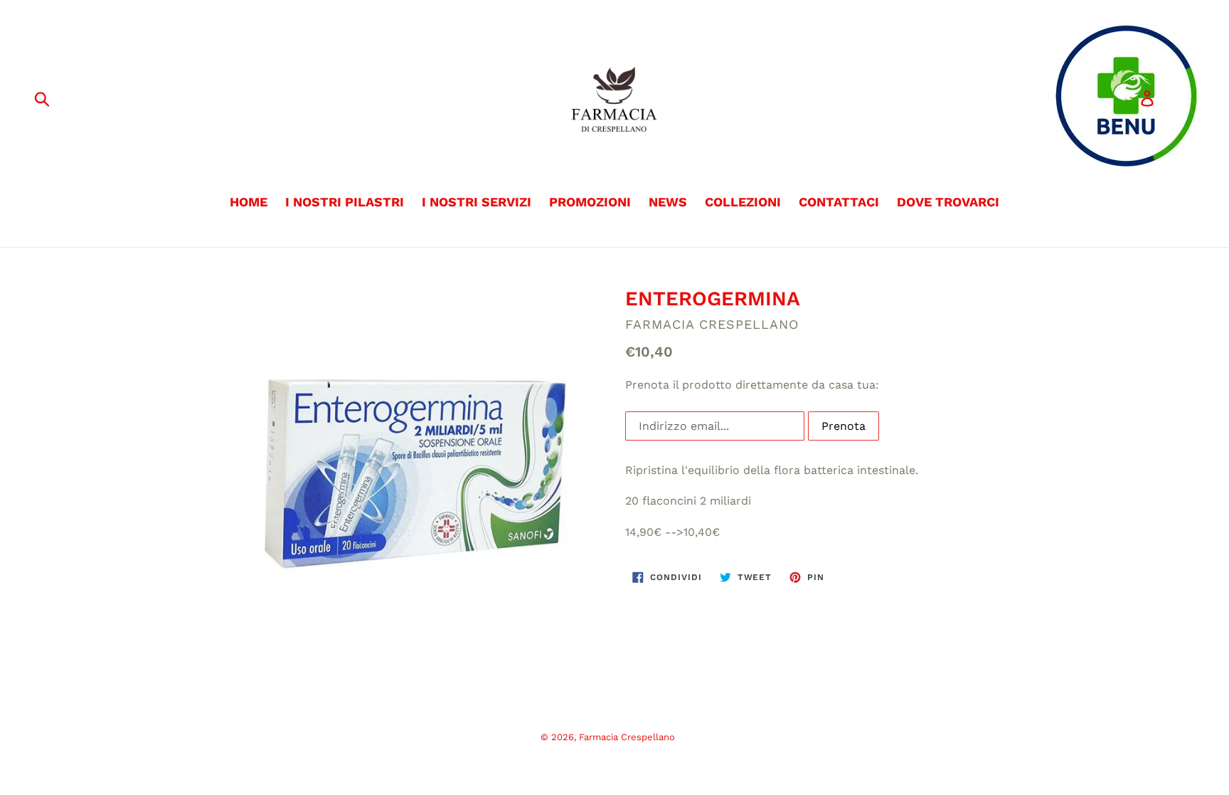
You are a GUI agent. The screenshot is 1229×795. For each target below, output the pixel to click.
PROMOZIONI (590, 201)
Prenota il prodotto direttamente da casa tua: (752, 384)
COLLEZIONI (743, 201)
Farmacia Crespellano (627, 737)
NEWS (668, 201)
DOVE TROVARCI (948, 201)
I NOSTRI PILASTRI (344, 201)
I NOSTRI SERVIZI (476, 201)
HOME (248, 201)
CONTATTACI (839, 201)
